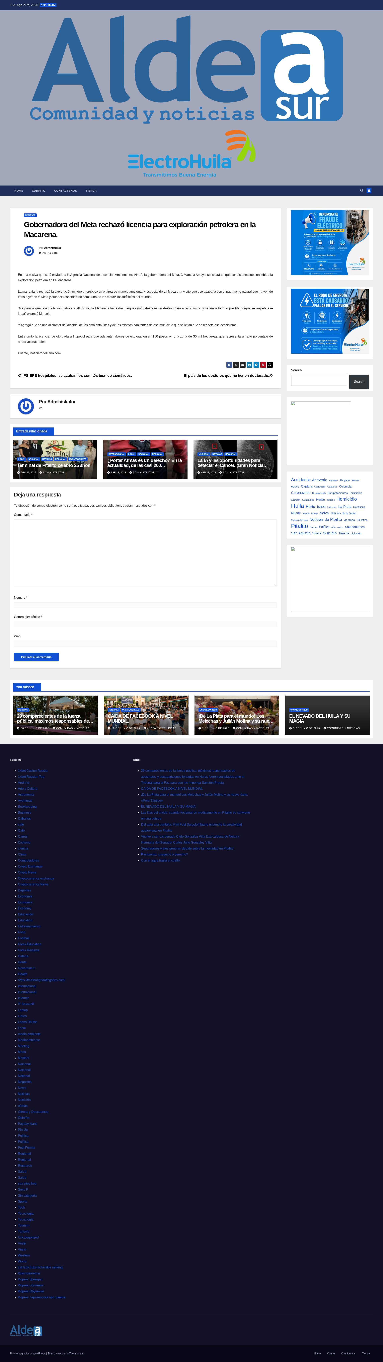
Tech (21, 1207)
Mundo (314, 513)
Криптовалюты (29, 1273)
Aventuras (25, 800)
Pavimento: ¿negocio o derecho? (164, 854)
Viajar (22, 1249)
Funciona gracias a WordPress (28, 1353)
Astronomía (26, 794)
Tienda (91, 190)
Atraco (295, 486)
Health (22, 974)
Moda (22, 1052)
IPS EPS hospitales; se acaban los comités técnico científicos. (77, 375)
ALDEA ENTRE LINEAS (161, 728)
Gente (22, 962)
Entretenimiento (29, 926)
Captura (306, 486)
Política (324, 527)
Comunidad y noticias (72, 728)
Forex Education (29, 944)
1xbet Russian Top (31, 776)
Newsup (60, 1353)
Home (18, 190)
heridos (331, 499)
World (22, 1261)
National (24, 1076)
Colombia (345, 486)
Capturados (320, 487)
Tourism (23, 1225)
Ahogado (345, 480)
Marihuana (359, 507)
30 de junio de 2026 (35, 728)
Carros (23, 836)
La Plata (344, 507)
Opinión (23, 1117)
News (22, 1088)
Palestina (362, 519)
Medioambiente (29, 1040)
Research (25, 1165)
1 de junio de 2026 (216, 728)
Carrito (38, 190)
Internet (114, 710)
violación (356, 533)
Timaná (344, 533)
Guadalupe (308, 499)
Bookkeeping (27, 806)
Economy (24, 908)
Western (24, 1255)
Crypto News (27, 872)
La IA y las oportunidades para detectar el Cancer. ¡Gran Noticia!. (231, 463)
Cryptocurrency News (33, 884)
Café (21, 830)
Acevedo (319, 480)
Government (26, 968)
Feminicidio (355, 493)
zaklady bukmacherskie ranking (40, 1267)
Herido (320, 499)
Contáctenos (65, 190)
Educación (25, 914)
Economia (25, 902)
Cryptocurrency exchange (36, 878)
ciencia (23, 848)
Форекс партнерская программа (41, 1297)
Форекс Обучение (31, 1291)
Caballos (24, 818)
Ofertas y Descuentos (33, 1111)
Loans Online (27, 1022)
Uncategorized (77, 459)
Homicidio (347, 499)
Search (296, 370)
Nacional (30, 215)
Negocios (25, 1082)
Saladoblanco (355, 527)
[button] (361, 190)
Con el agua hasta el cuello (160, 860)
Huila (297, 506)
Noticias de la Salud (343, 513)
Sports (22, 1201)
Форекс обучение (30, 1285)
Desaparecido (319, 493)
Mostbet (23, 1058)
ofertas (23, 1105)
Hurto (310, 506)
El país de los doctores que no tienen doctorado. (226, 375)
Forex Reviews (28, 950)
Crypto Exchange (30, 866)
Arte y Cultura (27, 788)
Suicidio (330, 533)
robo (340, 527)
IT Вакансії (26, 1004)
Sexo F (23, 1189)
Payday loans (27, 1123)
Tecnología (26, 1219)
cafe (21, 824)
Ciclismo (24, 842)
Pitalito (299, 526)
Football (24, 938)
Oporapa (349, 519)
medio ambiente (29, 1034)
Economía (25, 896)
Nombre (20, 597)
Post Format (26, 1147)
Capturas (332, 486)
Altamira (355, 480)
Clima (22, 854)
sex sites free (27, 1183)
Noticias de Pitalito (325, 519)
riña (333, 527)
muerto (306, 513)
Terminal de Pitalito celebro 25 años (53, 465)
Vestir (22, 1243)
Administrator (52, 247)
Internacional (117, 454)
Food (21, 932)
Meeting (23, 1046)
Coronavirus (300, 493)
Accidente (300, 479)
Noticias (47, 459)
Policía (313, 527)
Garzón (295, 499)
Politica (23, 1135)
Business (24, 812)
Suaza (316, 533)
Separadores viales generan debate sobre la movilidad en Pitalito (187, 848)
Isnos (321, 507)
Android (23, 782)
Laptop (23, 1010)
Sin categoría (27, 1195)
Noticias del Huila (299, 520)
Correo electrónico (28, 617)
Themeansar (76, 1353)
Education (25, 920)
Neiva (324, 513)
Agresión (333, 480)
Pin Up (23, 1129)
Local (21, 459)
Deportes (24, 890)
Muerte (296, 513)
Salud (22, 1171)
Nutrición (24, 1099)
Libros (22, 1016)
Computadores (28, 860)
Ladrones (332, 507)
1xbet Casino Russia (32, 770)
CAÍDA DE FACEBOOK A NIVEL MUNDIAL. (140, 718)
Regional (60, 459)
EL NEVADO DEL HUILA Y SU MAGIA (319, 718)
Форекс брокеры (30, 1279)
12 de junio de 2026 (126, 728)
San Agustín (300, 533)
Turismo (23, 1231)
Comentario (23, 514)
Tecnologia (26, 1213)
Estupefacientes (338, 493)
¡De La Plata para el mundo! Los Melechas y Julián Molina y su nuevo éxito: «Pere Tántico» (236, 721)
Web (17, 636)
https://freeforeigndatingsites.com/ (41, 980)
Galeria (23, 956)
